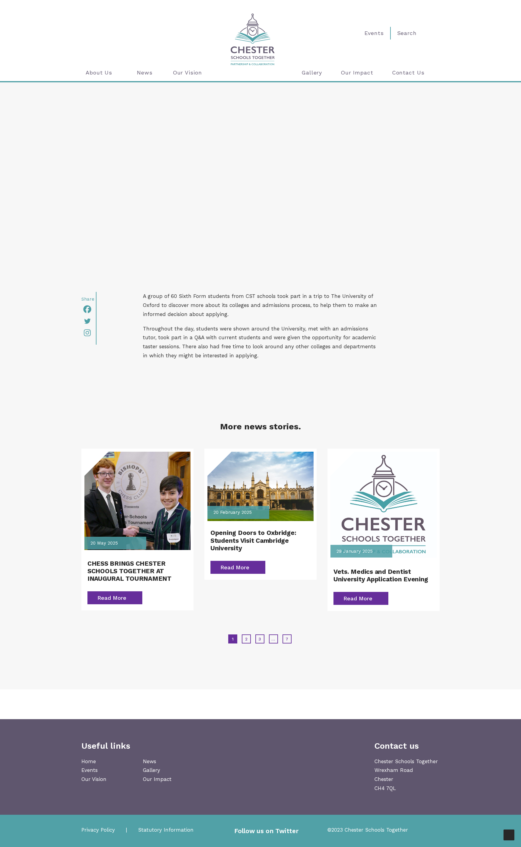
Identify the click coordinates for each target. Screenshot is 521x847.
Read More (111, 598)
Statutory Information (166, 830)
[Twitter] (88, 321)
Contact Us (408, 72)
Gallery (312, 72)
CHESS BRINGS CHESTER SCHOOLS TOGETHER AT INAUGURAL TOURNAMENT (129, 571)
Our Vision (187, 72)
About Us (99, 72)
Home (88, 761)
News (145, 72)
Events (89, 770)
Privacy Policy (98, 830)
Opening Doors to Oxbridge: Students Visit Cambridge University (253, 540)
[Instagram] (88, 332)
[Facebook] (88, 309)
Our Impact (357, 72)
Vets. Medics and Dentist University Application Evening (380, 575)
